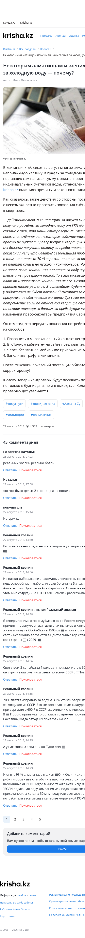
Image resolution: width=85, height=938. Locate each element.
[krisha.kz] (15, 883)
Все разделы (27, 31)
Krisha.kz (9, 31)
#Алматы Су (71, 386)
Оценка (74, 18)
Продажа (46, 18)
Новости (45, 31)
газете (32, 895)
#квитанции (15, 397)
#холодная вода (42, 386)
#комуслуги (14, 386)
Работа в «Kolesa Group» (14, 909)
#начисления (41, 397)
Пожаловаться (30, 452)
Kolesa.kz (9, 5)
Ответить (10, 452)
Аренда (61, 18)
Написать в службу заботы (16, 902)
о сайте (21, 895)
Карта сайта (7, 916)
